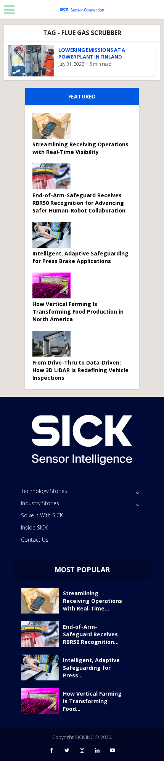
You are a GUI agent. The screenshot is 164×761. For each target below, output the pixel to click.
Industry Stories (40, 503)
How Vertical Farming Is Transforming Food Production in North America (78, 311)
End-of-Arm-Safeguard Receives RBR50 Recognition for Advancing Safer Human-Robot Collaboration (78, 203)
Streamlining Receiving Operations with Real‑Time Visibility (80, 148)
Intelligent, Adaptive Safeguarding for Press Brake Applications (80, 257)
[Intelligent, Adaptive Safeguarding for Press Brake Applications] (54, 235)
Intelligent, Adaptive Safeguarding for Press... (91, 667)
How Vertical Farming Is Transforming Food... (92, 701)
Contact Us (34, 539)
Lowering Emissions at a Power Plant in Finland (91, 53)
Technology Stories (44, 491)
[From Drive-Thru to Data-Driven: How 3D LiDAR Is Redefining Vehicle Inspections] (54, 344)
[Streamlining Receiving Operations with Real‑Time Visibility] (54, 126)
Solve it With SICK (42, 515)
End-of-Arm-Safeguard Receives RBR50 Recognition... (91, 634)
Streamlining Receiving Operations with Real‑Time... (92, 601)
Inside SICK (34, 527)
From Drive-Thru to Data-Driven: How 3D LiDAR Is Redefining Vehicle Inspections (80, 370)
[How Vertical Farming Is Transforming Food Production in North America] (54, 285)
